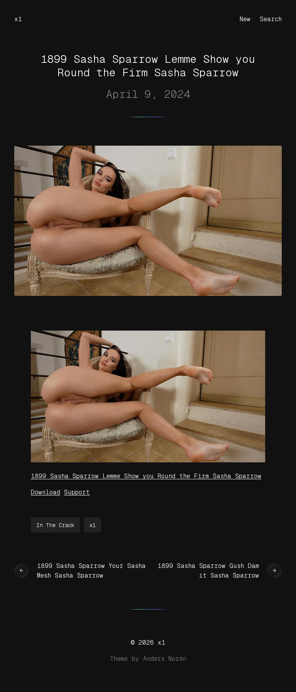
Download (45, 492)
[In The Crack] (148, 460)
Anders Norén (164, 658)
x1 (18, 19)
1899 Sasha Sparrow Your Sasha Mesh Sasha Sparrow (91, 570)
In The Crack (55, 525)
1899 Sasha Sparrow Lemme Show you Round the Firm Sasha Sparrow (146, 476)
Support (77, 492)
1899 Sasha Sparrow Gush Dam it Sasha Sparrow (208, 570)
